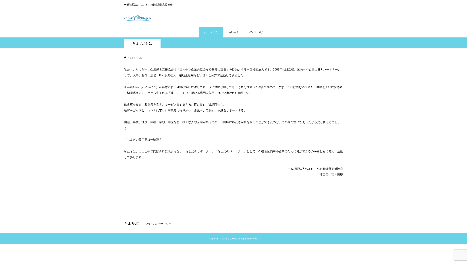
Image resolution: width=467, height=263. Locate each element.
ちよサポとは (211, 32)
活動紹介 (233, 32)
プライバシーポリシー (158, 223)
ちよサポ (131, 223)
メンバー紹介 (256, 32)
